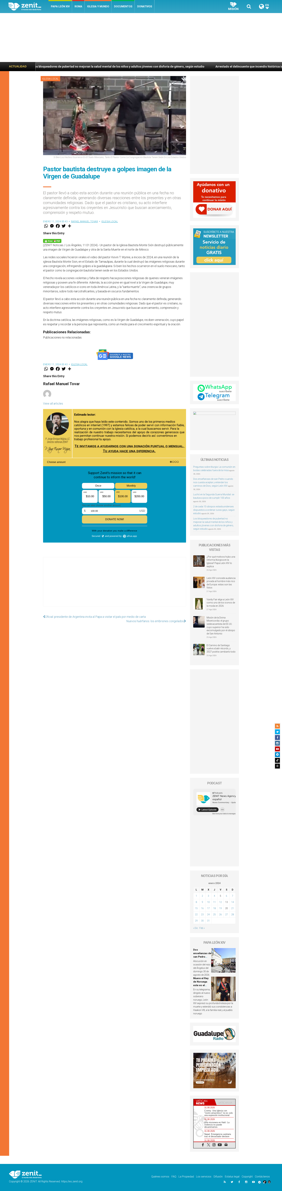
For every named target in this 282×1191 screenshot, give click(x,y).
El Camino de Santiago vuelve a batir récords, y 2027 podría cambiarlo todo (221, 648)
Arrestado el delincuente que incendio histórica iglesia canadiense (174, 66)
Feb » (202, 928)
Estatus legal (232, 1176)
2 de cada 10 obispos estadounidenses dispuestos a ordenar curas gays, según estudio (214, 510)
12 (220, 902)
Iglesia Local (50, 78)
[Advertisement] (141, 37)
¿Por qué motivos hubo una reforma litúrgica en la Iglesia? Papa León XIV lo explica (221, 561)
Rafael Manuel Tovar (84, 221)
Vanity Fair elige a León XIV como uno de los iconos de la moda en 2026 (221, 602)
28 (232, 914)
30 (202, 920)
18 (214, 908)
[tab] (204, 1102)
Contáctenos (262, 1176)
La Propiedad (186, 1176)
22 (196, 914)
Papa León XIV (60, 6)
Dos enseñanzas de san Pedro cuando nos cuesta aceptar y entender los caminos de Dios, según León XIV (213, 482)
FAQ (174, 1176)
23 (202, 914)
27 (226, 914)
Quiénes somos (160, 1176)
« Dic (195, 928)
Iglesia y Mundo (98, 6)
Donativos (144, 6)
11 (214, 902)
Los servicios (203, 1176)
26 (220, 914)
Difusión (218, 1176)
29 (196, 920)
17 (208, 908)
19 (220, 908)
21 (232, 908)
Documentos (123, 6)
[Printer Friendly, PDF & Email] (52, 240)
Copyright (247, 1176)
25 (214, 914)
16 (202, 908)
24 (208, 914)
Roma (78, 6)
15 (196, 908)
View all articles (53, 403)
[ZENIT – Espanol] (28, 6)
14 (232, 902)
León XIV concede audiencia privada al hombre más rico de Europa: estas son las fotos (221, 583)
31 (208, 920)
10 (208, 902)
